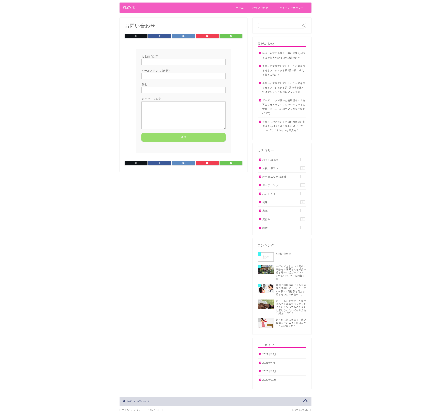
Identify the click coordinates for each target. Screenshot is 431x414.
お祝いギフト (282, 168)
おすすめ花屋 (282, 159)
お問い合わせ (260, 7)
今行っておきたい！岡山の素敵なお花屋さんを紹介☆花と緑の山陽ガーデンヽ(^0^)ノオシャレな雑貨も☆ (283, 126)
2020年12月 (269, 371)
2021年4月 (268, 362)
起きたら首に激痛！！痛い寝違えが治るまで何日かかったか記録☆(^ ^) (283, 55)
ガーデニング (282, 185)
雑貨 (282, 227)
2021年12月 (269, 354)
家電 (282, 210)
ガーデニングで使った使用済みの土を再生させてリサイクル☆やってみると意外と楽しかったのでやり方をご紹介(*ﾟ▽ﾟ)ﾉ (283, 107)
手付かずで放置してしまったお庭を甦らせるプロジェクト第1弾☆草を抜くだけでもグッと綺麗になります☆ (283, 87)
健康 (282, 202)
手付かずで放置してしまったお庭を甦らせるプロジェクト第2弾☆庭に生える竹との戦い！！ (283, 70)
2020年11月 (269, 379)
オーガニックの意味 (282, 176)
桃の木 (129, 7)
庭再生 (282, 219)
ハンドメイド (282, 193)
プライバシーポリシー (290, 7)
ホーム (240, 7)
